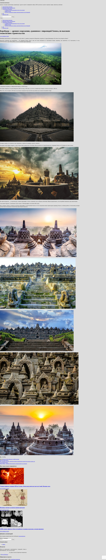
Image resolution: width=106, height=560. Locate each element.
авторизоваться (22, 536)
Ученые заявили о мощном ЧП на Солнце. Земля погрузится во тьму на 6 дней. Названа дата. (25, 486)
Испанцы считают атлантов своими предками (12, 507)
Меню (1, 18)
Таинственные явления (7, 6)
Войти (3, 544)
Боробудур (5, 459)
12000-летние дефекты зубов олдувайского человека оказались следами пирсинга (22, 529)
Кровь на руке (8, 11)
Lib (3, 13)
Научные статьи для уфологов (8, 7)
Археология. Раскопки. (7, 9)
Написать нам (5, 14)
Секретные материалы (4, 2)
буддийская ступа (10, 459)
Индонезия (16, 459)
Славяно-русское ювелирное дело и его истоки (15, 10)
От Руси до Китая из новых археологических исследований (17, 12)
